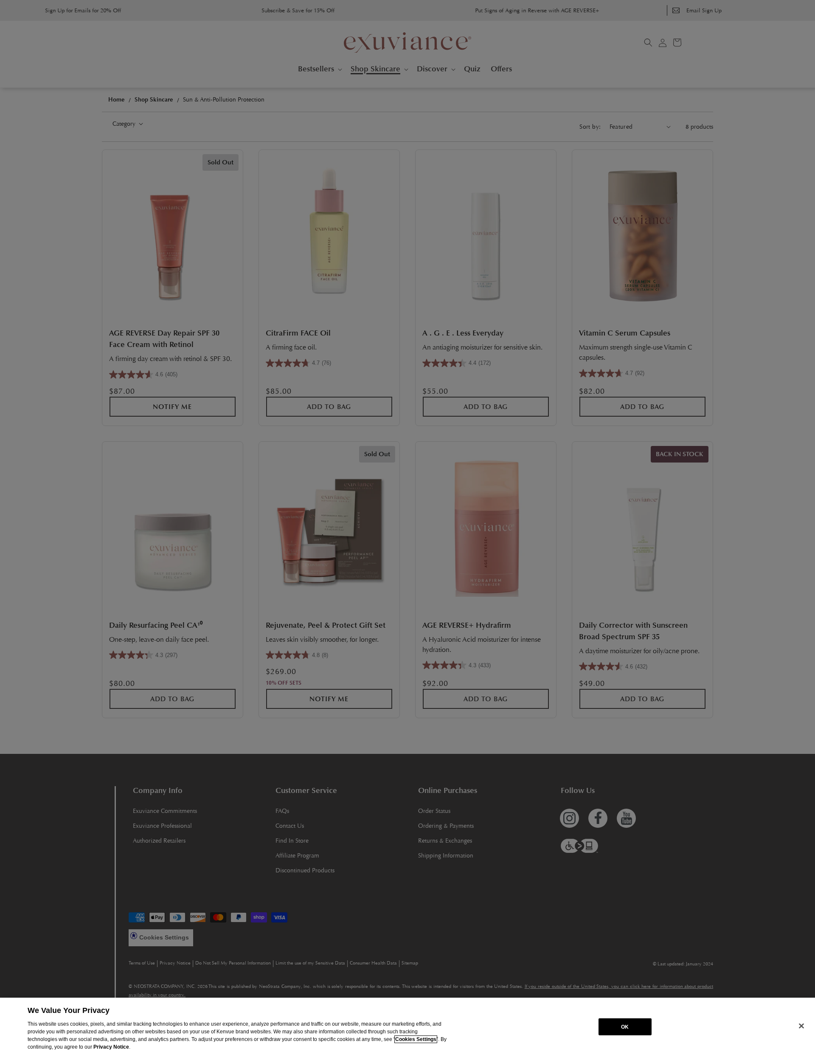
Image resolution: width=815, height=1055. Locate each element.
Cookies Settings (415, 1039)
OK (625, 1027)
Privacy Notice (111, 1047)
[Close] (801, 1025)
